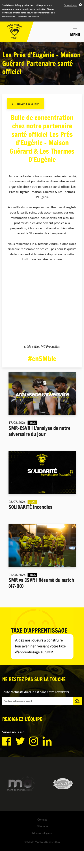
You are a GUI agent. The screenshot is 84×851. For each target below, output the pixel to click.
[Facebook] (6, 741)
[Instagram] (33, 741)
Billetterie (42, 826)
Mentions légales (42, 833)
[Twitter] (20, 741)
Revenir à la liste (28, 104)
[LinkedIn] (47, 741)
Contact (42, 819)
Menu (75, 35)
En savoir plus (70, 5)
